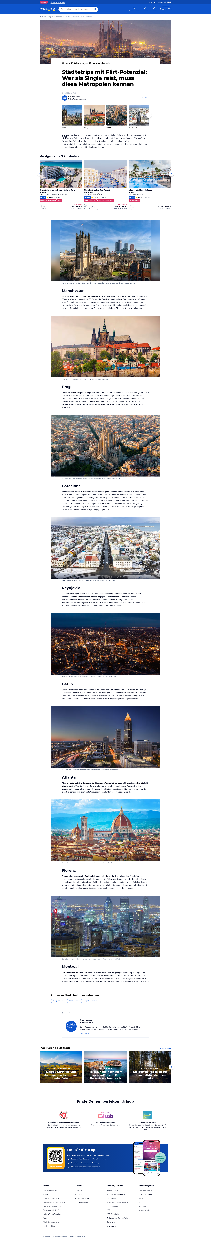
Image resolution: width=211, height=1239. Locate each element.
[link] (134, 9)
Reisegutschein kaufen (51, 1210)
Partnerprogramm (82, 1198)
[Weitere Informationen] (70, 207)
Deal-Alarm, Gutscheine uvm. (54, 1202)
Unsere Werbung (145, 1194)
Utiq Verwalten (112, 1206)
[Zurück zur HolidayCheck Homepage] (47, 9)
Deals (43, 2)
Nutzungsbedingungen (116, 1194)
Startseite (43, 17)
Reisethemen (144, 1206)
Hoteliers (78, 1190)
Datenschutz (112, 1198)
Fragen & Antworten (51, 1198)
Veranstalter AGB (113, 1190)
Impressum (111, 1226)
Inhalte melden (49, 1226)
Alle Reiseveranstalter (51, 1222)
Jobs (140, 1202)
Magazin (51, 17)
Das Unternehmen (146, 1190)
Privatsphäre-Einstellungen (117, 1202)
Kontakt (150, 2)
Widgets (78, 1194)
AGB (108, 1210)
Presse (141, 1198)
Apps (45, 1218)
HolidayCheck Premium (52, 1214)
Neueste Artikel (144, 1210)
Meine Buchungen (50, 1190)
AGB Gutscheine (113, 1214)
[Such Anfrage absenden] (95, 9)
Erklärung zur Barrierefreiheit (118, 1218)
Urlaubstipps (60, 17)
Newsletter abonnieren (52, 1206)
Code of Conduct (81, 1202)
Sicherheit (111, 1222)
